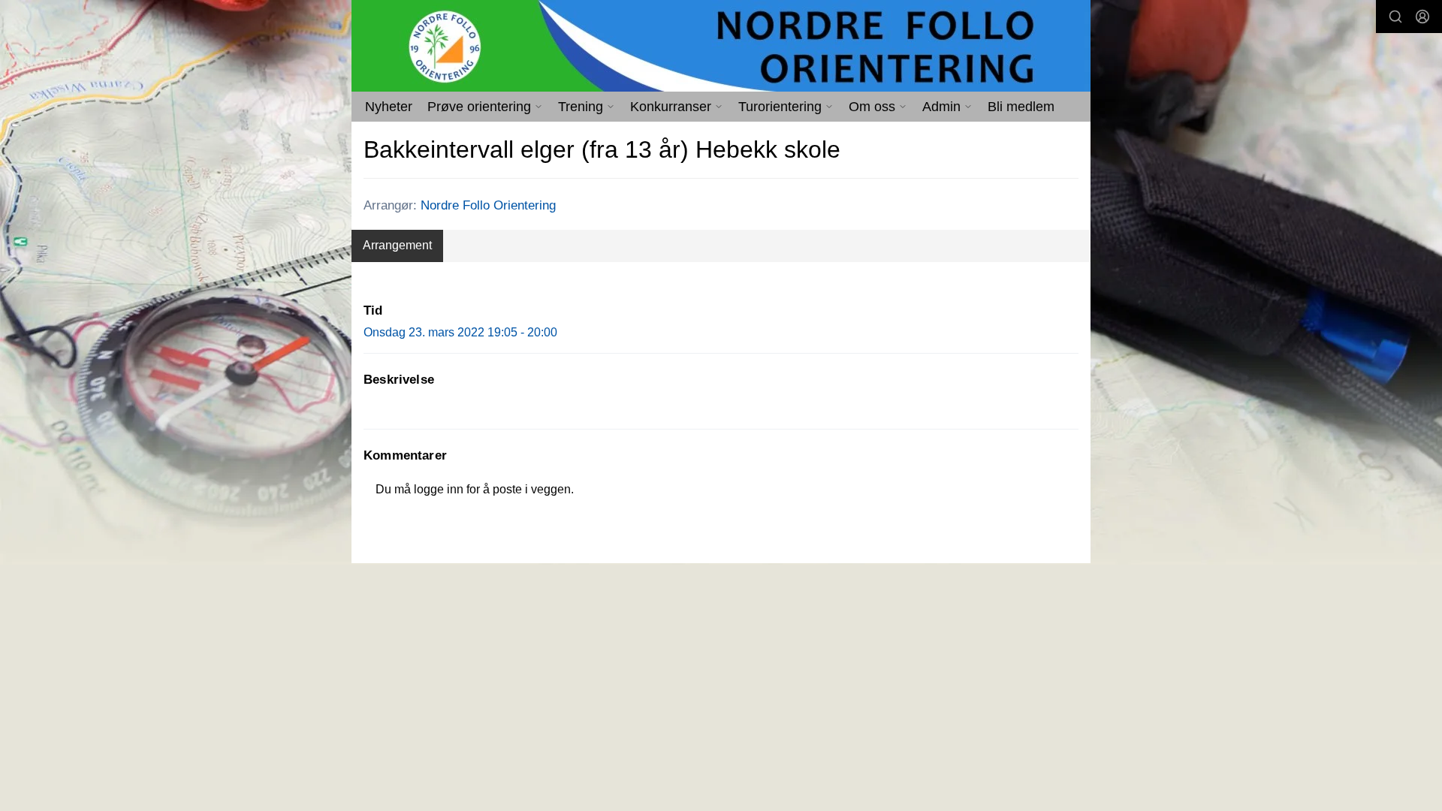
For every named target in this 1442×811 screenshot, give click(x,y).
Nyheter (388, 106)
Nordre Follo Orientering (488, 205)
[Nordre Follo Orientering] (721, 46)
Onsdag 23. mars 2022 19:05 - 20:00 (460, 332)
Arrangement (397, 245)
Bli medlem (1021, 106)
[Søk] (1395, 16)
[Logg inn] (1422, 16)
